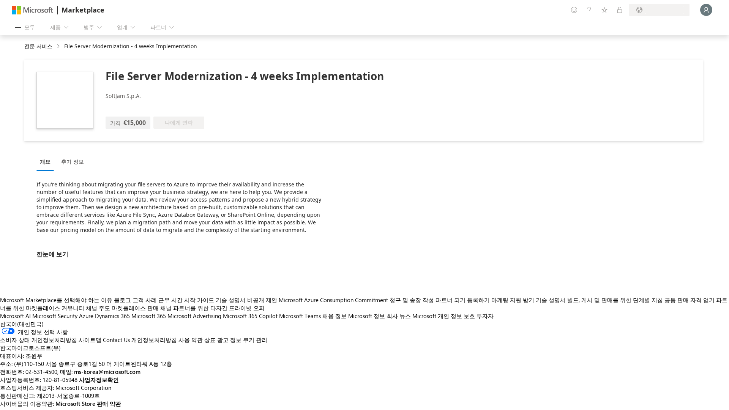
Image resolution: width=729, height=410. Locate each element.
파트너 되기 (450, 300)
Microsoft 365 (148, 316)
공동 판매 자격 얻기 (689, 300)
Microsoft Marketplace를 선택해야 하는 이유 (56, 300)
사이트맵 (90, 340)
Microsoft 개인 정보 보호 (443, 316)
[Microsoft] (32, 10)
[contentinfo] (59, 46)
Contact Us (116, 340)
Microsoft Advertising (194, 316)
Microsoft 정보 (366, 316)
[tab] (47, 161)
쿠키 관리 (255, 340)
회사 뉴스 (399, 316)
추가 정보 (72, 161)
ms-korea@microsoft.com (107, 371)
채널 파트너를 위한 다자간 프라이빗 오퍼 (212, 308)
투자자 (485, 316)
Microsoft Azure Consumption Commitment (334, 300)
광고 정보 (229, 340)
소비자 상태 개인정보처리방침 (38, 340)
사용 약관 (190, 340)
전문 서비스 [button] (38, 46)
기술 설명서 (231, 300)
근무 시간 (170, 300)
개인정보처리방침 (154, 340)
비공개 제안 (262, 300)
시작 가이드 (199, 300)
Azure (86, 316)
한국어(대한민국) (22, 324)
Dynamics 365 (112, 316)
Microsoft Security (54, 316)
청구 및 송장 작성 (412, 300)
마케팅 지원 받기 (512, 300)
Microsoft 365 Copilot (250, 316)
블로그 (122, 300)
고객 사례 (145, 300)
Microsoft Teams (300, 316)
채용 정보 (334, 316)
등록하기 (478, 300)
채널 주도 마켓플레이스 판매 (122, 308)
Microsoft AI (15, 316)
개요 (45, 161)
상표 (210, 340)
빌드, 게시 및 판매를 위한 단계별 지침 (615, 300)
